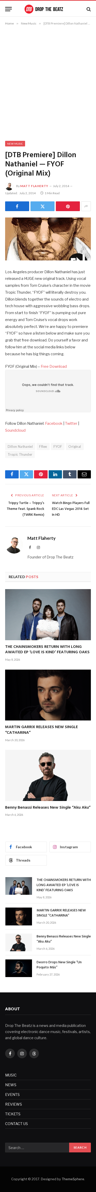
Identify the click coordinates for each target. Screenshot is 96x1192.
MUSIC (11, 1075)
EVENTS (12, 1094)
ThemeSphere (73, 1179)
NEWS (10, 1085)
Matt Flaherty (34, 186)
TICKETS (12, 1114)
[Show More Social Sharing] (86, 206)
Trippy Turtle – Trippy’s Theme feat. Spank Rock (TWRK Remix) (25, 509)
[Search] (88, 9)
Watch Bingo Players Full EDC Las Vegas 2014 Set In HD (71, 509)
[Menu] (8, 9)
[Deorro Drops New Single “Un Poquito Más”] (18, 968)
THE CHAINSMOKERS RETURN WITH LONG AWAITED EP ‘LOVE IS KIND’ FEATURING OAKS (47, 650)
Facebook (53, 423)
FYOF (58, 446)
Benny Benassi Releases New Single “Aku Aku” (47, 807)
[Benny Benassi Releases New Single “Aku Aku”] (48, 775)
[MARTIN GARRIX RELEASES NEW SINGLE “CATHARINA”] (48, 695)
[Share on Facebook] (17, 206)
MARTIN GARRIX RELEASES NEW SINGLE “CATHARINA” (41, 730)
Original (74, 446)
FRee (43, 446)
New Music (15, 143)
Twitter (71, 423)
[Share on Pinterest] (68, 206)
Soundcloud (15, 430)
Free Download (54, 366)
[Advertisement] (48, 82)
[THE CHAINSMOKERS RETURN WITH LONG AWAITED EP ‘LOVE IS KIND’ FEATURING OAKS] (48, 614)
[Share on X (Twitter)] (42, 206)
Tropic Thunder (20, 454)
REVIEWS (13, 1104)
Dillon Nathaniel (20, 446)
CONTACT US (16, 1123)
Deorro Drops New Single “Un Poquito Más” (59, 964)
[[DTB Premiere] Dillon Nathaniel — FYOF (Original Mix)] (48, 238)
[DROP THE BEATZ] (48, 9)
